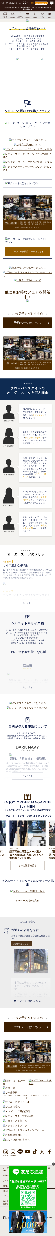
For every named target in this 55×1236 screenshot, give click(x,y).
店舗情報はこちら (21, 943)
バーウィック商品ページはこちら (27, 251)
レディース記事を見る (27, 900)
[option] (27, 76)
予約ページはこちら (27, 322)
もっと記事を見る (27, 865)
